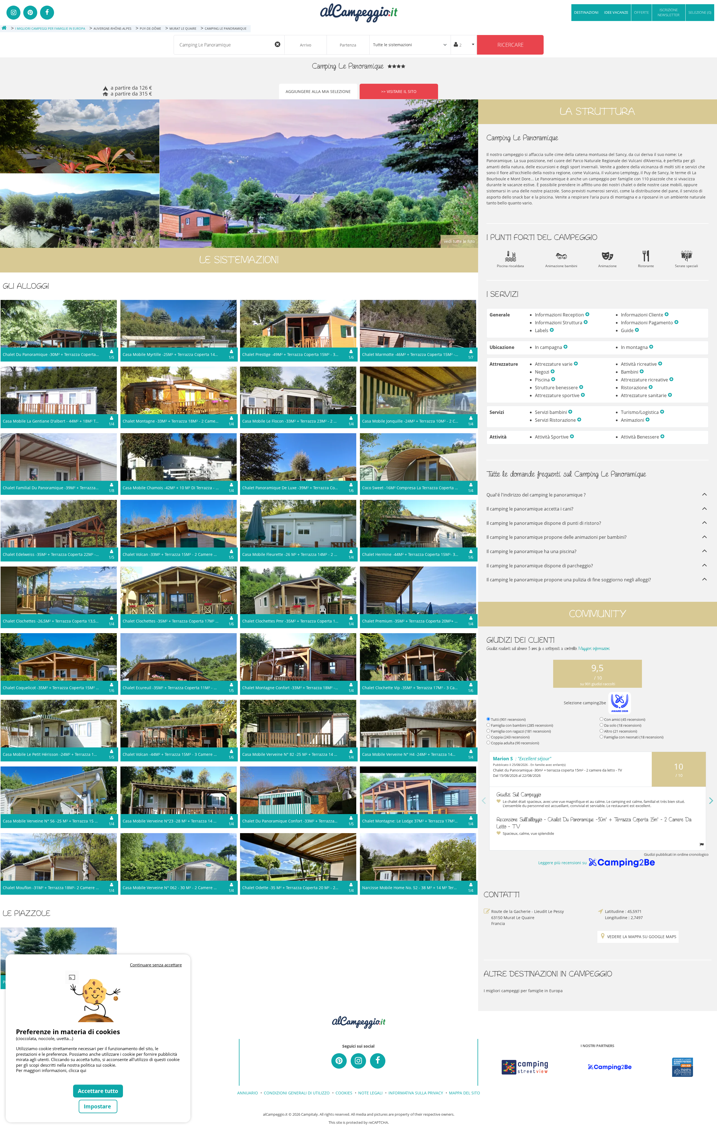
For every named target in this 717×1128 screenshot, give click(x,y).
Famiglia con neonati (634, 737)
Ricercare (510, 44)
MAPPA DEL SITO (464, 1093)
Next (711, 801)
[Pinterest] (30, 13)
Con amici (624, 719)
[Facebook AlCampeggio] (377, 1061)
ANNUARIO (247, 1093)
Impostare (98, 1106)
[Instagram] (13, 13)
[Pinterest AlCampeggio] (339, 1061)
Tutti (508, 719)
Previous (483, 801)
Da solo (622, 725)
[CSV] (524, 1067)
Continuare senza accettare (156, 965)
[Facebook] (47, 13)
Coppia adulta (515, 742)
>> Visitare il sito (398, 91)
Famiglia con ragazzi (521, 731)
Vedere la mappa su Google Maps (641, 936)
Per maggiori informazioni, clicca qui (51, 1070)
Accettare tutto (98, 1090)
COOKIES (344, 1093)
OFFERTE (641, 12)
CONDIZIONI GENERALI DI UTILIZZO (297, 1093)
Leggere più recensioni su (562, 862)
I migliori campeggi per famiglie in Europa (523, 990)
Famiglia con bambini (522, 725)
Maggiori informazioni (594, 648)
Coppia (510, 737)
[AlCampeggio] (358, 12)
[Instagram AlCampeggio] (358, 1061)
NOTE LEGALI (370, 1093)
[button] (587, 315)
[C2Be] (609, 1067)
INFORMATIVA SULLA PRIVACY (415, 1093)
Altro (620, 731)
